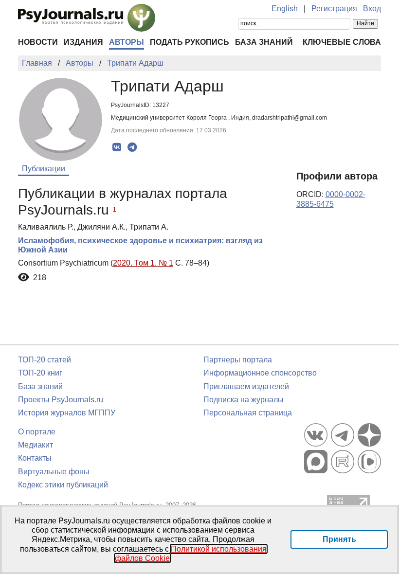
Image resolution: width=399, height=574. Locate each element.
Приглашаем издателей (246, 386)
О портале (36, 432)
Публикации (43, 168)
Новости (38, 42)
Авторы (126, 42)
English (285, 8)
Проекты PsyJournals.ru (60, 399)
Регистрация (334, 8)
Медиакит (35, 445)
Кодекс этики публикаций (63, 485)
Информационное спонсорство (260, 373)
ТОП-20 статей (44, 360)
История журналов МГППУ (66, 413)
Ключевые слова (342, 42)
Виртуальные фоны (54, 471)
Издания (83, 42)
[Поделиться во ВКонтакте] (117, 147)
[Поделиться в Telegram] (132, 147)
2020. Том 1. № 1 (143, 263)
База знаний (264, 42)
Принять (339, 539)
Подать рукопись (189, 42)
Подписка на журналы (243, 399)
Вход (372, 8)
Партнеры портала (237, 360)
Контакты (35, 458)
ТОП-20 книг (40, 373)
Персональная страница (247, 413)
